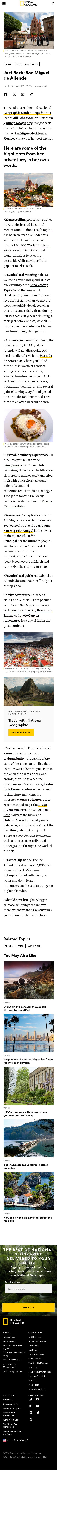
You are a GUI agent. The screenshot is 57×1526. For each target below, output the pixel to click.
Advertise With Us (36, 1389)
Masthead (32, 1380)
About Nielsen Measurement (9, 1365)
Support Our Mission (37, 1376)
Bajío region (43, 230)
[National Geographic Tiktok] (38, 1412)
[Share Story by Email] (23, 94)
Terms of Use (9, 1337)
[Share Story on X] (14, 94)
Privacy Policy (9, 1341)
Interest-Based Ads (11, 1359)
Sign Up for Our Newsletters (10, 1425)
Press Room (33, 1384)
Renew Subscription (12, 1408)
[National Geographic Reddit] (31, 1419)
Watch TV (32, 1367)
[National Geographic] (28, 3)
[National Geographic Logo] (14, 1324)
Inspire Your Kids (36, 1354)
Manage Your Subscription (9, 1414)
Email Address (12, 1282)
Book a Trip (33, 1345)
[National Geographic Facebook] (37, 1399)
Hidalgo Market (15, 820)
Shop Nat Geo (34, 1358)
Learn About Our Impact (39, 1371)
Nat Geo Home (35, 1337)
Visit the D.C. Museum (38, 1363)
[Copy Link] (31, 94)
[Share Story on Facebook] (6, 94)
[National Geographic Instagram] (30, 1399)
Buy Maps (32, 1350)
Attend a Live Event (37, 1341)
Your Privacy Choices (12, 1371)
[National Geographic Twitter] (30, 1405)
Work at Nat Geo (10, 1419)
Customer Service (11, 1404)
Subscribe (7, 1399)
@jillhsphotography (18, 123)
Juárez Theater (30, 799)
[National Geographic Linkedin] (31, 1412)
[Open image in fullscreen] (49, 177)
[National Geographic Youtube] (37, 1405)
